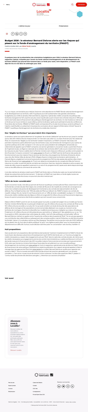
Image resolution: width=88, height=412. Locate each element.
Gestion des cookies (71, 402)
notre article (38, 153)
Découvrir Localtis (15, 350)
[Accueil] (41, 5)
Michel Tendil (26, 46)
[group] (44, 85)
